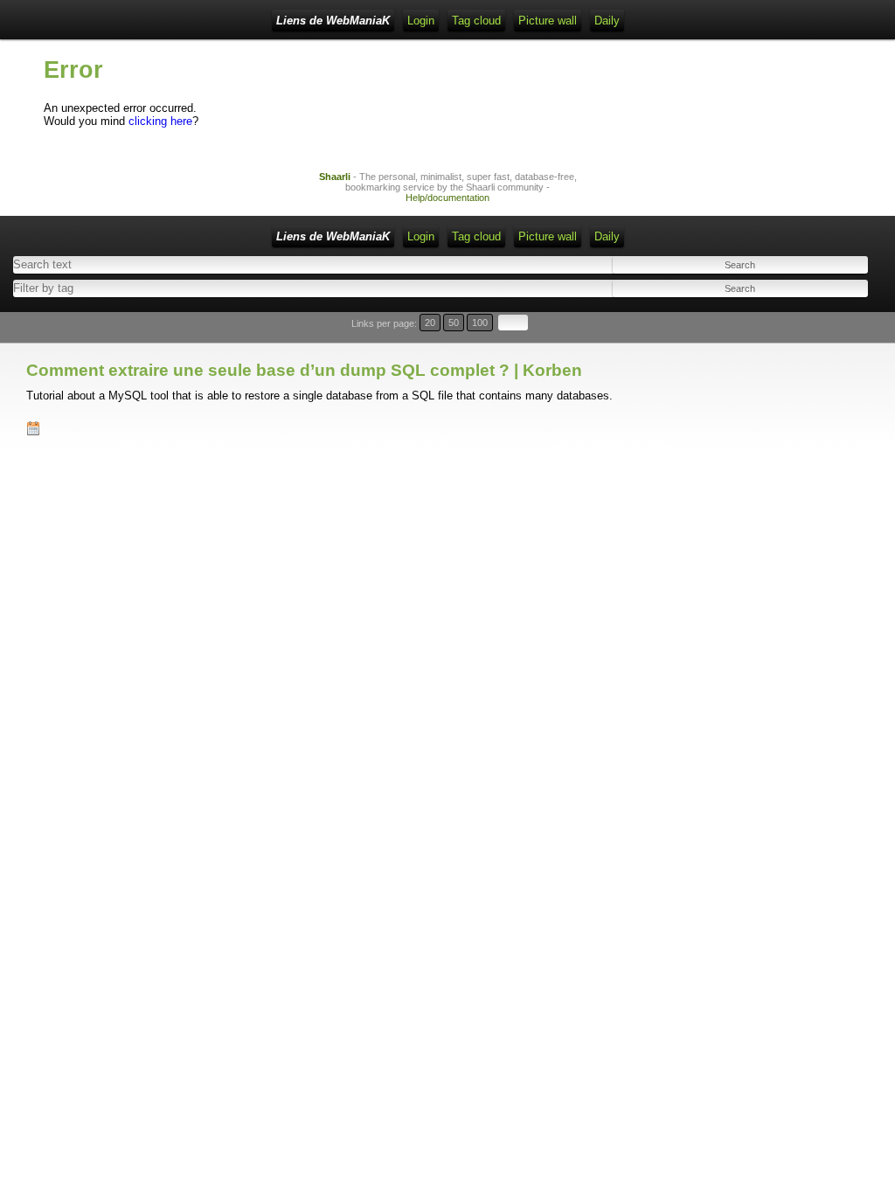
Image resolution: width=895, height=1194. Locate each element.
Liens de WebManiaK (333, 20)
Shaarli (334, 176)
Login (420, 20)
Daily (607, 20)
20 (430, 322)
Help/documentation (447, 197)
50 (453, 322)
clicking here (160, 121)
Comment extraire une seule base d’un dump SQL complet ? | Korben (304, 370)
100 (480, 322)
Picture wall (547, 20)
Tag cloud (476, 20)
